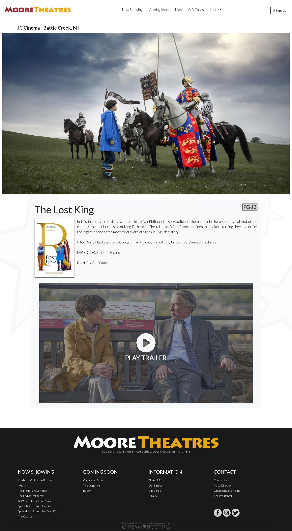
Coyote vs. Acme (93, 480)
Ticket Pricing (156, 480)
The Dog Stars (92, 485)
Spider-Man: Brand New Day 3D (37, 511)
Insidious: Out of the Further (35, 480)
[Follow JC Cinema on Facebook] (218, 513)
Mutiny (22, 485)
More (214, 10)
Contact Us (220, 480)
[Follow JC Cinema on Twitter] (236, 513)
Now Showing (132, 10)
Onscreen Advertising (227, 490)
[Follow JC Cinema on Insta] (227, 513)
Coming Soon (159, 10)
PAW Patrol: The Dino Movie (35, 501)
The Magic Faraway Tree (32, 490)
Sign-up (280, 10)
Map (178, 10)
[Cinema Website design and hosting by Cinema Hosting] (146, 525)
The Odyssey (26, 516)
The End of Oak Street (31, 495)
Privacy (152, 495)
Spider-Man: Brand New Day (35, 506)
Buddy (87, 490)
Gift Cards (196, 10)
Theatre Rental (223, 495)
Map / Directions (224, 485)
